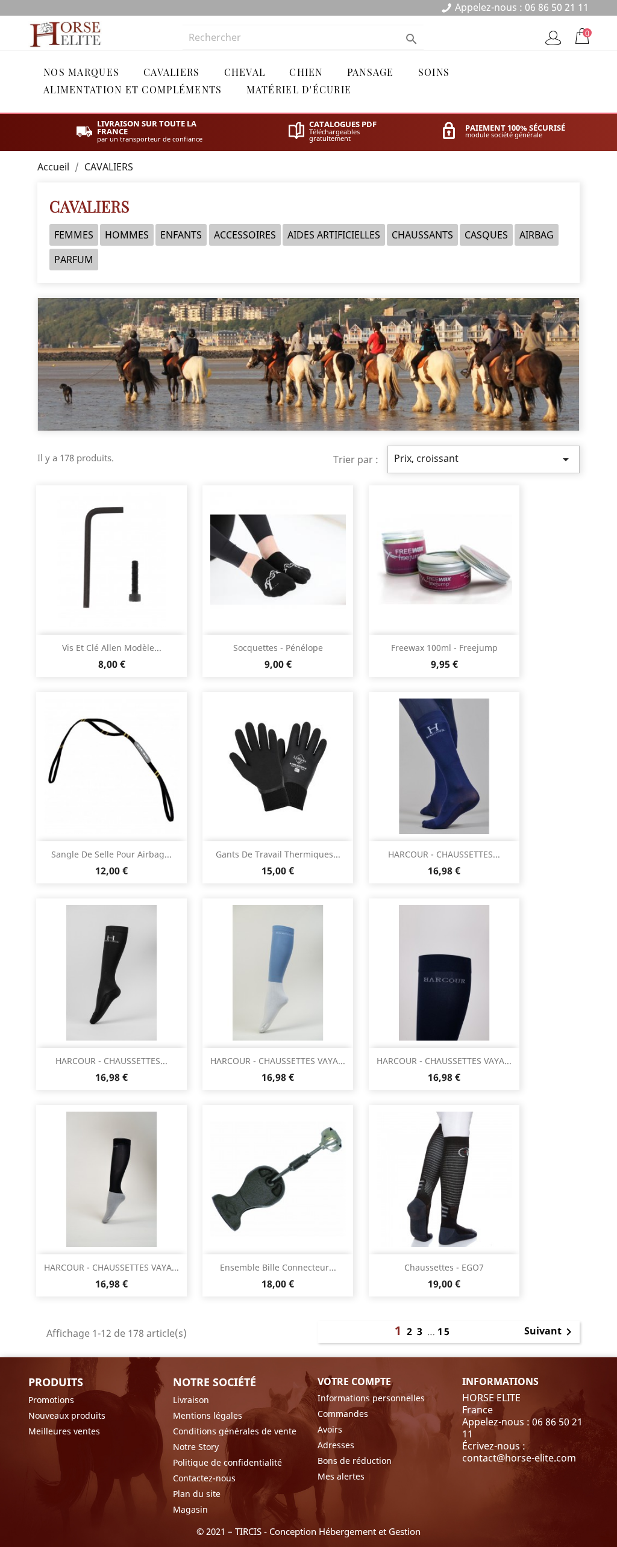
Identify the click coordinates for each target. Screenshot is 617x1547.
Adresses (336, 1445)
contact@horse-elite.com (519, 1458)
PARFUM (73, 259)
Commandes (343, 1413)
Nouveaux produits (66, 1415)
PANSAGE (370, 72)
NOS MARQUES (81, 72)
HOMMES (127, 234)
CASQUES (486, 234)
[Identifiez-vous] (553, 38)
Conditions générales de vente (234, 1431)
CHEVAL (245, 72)
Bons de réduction (355, 1460)
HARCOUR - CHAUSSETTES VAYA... (277, 1060)
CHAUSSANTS (422, 234)
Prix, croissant (483, 459)
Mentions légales (207, 1415)
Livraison (191, 1399)
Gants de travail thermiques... (278, 854)
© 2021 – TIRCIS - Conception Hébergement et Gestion (308, 1531)
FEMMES (73, 234)
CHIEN (305, 72)
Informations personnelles (371, 1398)
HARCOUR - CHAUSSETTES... (444, 854)
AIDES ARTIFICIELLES (333, 234)
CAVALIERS (171, 72)
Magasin (190, 1509)
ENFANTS (181, 234)
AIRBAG (536, 234)
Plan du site (197, 1493)
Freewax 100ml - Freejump (444, 647)
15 (444, 1331)
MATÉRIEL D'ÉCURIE (299, 89)
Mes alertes (341, 1476)
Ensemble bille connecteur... (278, 1267)
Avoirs (330, 1429)
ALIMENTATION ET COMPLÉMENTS (132, 89)
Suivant (550, 1332)
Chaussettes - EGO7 (444, 1267)
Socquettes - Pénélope (278, 647)
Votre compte (354, 1381)
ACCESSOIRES (245, 234)
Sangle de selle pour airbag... (111, 854)
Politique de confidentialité (227, 1462)
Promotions (51, 1399)
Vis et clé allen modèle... (111, 647)
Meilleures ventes (64, 1431)
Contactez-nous (204, 1478)
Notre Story (196, 1446)
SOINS (433, 72)
